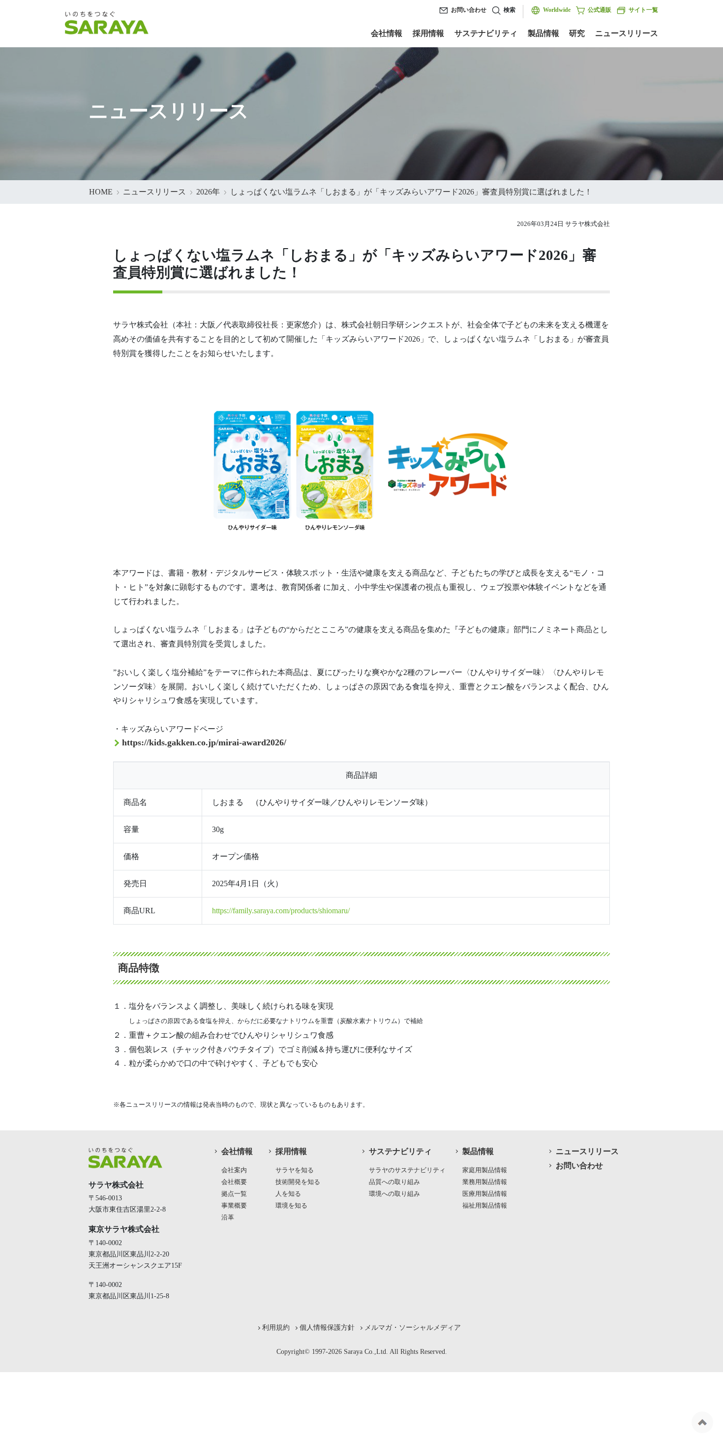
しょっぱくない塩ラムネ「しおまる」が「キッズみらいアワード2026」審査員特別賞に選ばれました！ (411, 192)
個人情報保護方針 (327, 1327)
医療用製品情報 (484, 1193)
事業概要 (234, 1205)
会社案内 (234, 1170)
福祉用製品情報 (484, 1205)
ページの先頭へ (702, 1422)
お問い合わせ (468, 9)
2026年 (208, 192)
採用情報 (428, 33)
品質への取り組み (394, 1182)
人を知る (288, 1193)
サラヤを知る (294, 1170)
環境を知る (291, 1205)
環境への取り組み (394, 1193)
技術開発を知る (297, 1182)
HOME (101, 192)
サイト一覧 (643, 9)
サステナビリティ (485, 33)
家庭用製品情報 (484, 1170)
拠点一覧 (234, 1193)
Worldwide (557, 9)
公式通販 (599, 9)
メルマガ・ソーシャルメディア (412, 1327)
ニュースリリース (626, 33)
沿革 (227, 1217)
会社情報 (386, 33)
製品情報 (543, 33)
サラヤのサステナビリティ (407, 1170)
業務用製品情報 (484, 1182)
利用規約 (276, 1327)
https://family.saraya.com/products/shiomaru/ (281, 910)
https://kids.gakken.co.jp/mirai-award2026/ (204, 742)
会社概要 (234, 1182)
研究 (577, 33)
